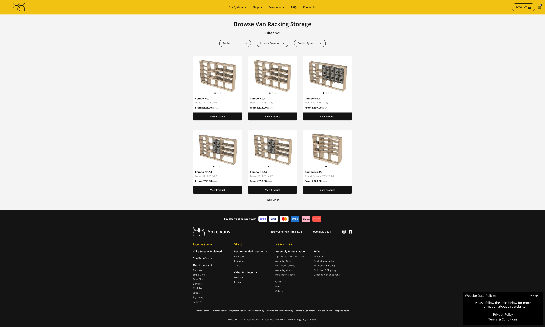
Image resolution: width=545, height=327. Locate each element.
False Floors (199, 279)
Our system (202, 244)
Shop (238, 244)
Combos (197, 270)
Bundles (197, 283)
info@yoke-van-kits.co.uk (286, 232)
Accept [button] (534, 295)
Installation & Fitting (324, 265)
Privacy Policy (503, 315)
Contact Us (309, 7)
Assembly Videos (284, 270)
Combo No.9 (312, 98)
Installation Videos (285, 274)
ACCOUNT (521, 7)
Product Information (324, 261)
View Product (217, 116)
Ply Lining (198, 297)
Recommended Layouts (249, 251)
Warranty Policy (256, 310)
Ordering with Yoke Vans (327, 274)
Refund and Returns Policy (280, 310)
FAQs (294, 7)
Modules (197, 288)
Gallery (279, 291)
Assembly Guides (284, 261)
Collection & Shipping (325, 270)
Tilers (237, 265)
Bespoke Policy (342, 310)
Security (197, 301)
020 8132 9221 (322, 232)
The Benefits (201, 258)
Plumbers (239, 256)
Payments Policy (237, 310)
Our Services (201, 265)
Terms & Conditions (503, 319)
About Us (318, 256)
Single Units (199, 274)
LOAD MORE (272, 200)
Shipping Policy (219, 310)
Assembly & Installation (290, 251)
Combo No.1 (202, 98)
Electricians (240, 261)
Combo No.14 (203, 172)
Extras (196, 292)
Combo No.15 (313, 172)
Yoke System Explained (207, 251)
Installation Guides (285, 265)
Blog (277, 286)
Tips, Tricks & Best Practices (289, 256)
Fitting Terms (202, 310)
